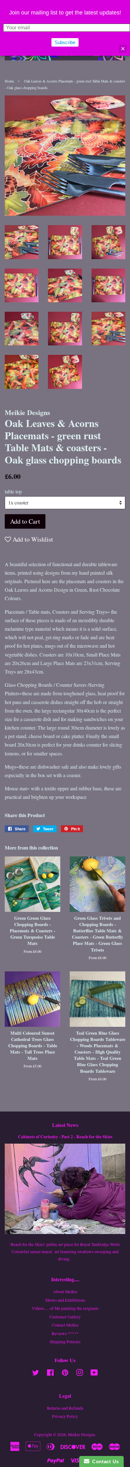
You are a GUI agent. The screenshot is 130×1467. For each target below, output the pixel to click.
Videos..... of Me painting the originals (65, 1308)
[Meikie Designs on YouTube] (94, 1374)
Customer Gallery (65, 1317)
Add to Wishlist (32, 539)
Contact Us (104, 1461)
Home (9, 80)
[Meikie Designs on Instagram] (79, 1374)
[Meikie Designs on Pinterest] (65, 1374)
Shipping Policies (65, 1342)
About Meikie (65, 1291)
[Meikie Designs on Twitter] (35, 1374)
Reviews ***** (65, 1333)
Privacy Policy (65, 1416)
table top (13, 491)
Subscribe (65, 42)
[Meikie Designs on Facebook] (50, 1374)
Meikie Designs (81, 1434)
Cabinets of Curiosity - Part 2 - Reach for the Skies (65, 1137)
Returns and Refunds (65, 1408)
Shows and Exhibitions (65, 1300)
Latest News (65, 1125)
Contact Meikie (65, 1325)
